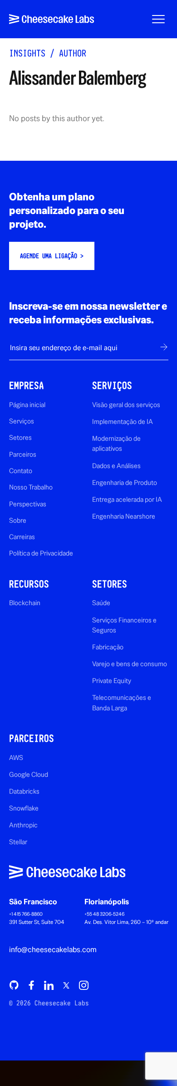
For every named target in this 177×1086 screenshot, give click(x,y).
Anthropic (23, 825)
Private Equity (111, 680)
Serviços (21, 421)
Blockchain (24, 602)
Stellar (18, 841)
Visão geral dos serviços (126, 404)
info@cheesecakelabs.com (53, 949)
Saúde (101, 602)
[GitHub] (14, 985)
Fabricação (107, 646)
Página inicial (27, 404)
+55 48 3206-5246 (104, 914)
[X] (66, 985)
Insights (27, 53)
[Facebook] (31, 985)
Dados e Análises (116, 465)
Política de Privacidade (41, 553)
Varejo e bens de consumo (129, 663)
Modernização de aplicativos (116, 443)
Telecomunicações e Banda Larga (121, 702)
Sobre (17, 520)
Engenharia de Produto (124, 482)
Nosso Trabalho (31, 487)
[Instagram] (83, 985)
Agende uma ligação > (52, 256)
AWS (16, 757)
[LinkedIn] (49, 985)
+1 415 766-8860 (26, 914)
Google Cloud (28, 774)
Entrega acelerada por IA (127, 499)
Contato (20, 470)
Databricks (24, 791)
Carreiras (22, 536)
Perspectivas (27, 504)
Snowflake (24, 808)
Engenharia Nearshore (123, 516)
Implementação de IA (122, 421)
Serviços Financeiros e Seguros (124, 625)
